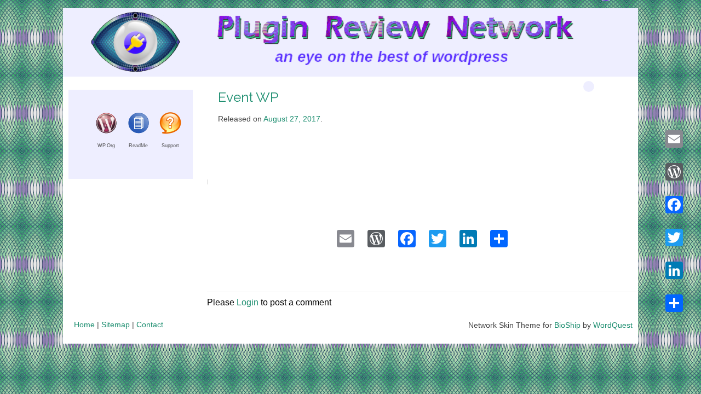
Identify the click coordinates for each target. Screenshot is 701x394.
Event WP (248, 97)
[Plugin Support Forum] (170, 131)
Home (84, 324)
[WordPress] (674, 171)
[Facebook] (674, 204)
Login (247, 302)
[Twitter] (674, 237)
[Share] (674, 303)
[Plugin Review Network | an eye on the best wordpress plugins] (121, 44)
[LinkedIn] (674, 270)
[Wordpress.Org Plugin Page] (106, 131)
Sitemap (115, 324)
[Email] (674, 139)
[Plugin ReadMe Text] (139, 131)
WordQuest (613, 325)
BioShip (567, 325)
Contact (149, 324)
